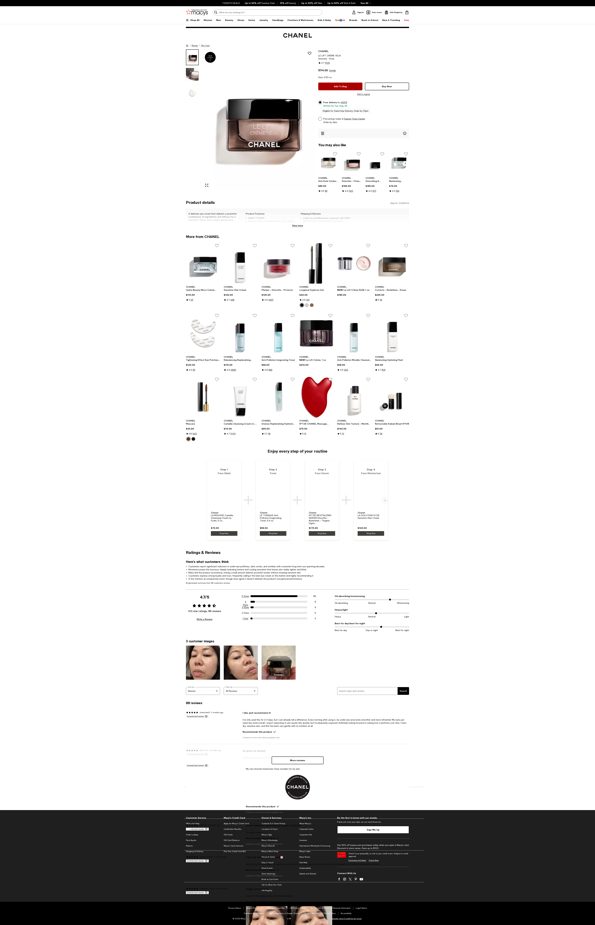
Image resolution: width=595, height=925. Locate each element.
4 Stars (245, 602)
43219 (344, 102)
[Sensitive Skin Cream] (241, 263)
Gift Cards (228, 835)
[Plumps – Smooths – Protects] (279, 263)
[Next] (405, 163)
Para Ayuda (191, 840)
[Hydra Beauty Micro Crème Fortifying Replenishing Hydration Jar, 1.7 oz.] (203, 263)
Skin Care (205, 45)
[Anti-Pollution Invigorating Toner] (279, 333)
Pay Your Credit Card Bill (235, 851)
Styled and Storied (307, 874)
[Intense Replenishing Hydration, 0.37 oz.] (279, 397)
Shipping (337, 224)
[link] (328, 184)
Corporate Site (305, 835)
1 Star (245, 618)
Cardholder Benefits (232, 829)
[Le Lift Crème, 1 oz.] (316, 333)
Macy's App (267, 835)
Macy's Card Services (233, 846)
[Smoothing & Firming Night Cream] (376, 163)
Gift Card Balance (232, 840)
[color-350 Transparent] (307, 305)
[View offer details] (363, 133)
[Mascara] (203, 397)
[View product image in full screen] (207, 185)
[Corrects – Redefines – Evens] (392, 263)
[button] (250, 119)
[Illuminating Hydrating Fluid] (392, 333)
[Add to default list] (335, 154)
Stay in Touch (267, 862)
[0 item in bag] (407, 12)
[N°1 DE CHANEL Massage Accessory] (316, 397)
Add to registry (363, 94)
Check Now (374, 860)
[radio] (301, 305)
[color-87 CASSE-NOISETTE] (188, 439)
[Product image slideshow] (258, 119)
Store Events (267, 868)
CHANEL (323, 51)
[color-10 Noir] (193, 439)
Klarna (189, 829)
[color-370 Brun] (302, 305)
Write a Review (204, 619)
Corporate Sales (306, 829)
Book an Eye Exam (270, 879)
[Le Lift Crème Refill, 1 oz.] (354, 263)
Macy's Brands (268, 846)
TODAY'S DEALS (231, 3)
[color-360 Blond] (312, 305)
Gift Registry (267, 890)
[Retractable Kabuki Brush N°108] (392, 397)
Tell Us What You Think (272, 885)
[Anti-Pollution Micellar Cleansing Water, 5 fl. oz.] (354, 333)
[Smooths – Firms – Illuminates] (352, 163)
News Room (304, 857)
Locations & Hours (270, 829)
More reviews (297, 760)
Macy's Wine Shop (270, 851)
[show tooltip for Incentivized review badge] (205, 716)
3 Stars (245, 607)
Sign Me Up (373, 829)
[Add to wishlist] (310, 53)
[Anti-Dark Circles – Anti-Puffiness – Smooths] (328, 163)
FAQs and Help (192, 823)
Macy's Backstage (270, 840)
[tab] (192, 57)
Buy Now (387, 86)
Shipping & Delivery (194, 851)
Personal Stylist (268, 857)
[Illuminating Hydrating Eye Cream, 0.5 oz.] (399, 163)
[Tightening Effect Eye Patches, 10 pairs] (203, 333)
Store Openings (268, 874)
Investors (303, 840)
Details (332, 70)
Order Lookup (192, 835)
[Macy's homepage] (187, 45)
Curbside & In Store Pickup (273, 823)
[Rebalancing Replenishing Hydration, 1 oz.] (241, 333)
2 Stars (245, 613)
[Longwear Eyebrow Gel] (316, 263)
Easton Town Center (354, 119)
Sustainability (305, 868)
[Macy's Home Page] (197, 12)
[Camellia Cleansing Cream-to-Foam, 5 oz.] (241, 397)
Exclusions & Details (357, 860)
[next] (384, 500)
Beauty (195, 45)
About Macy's (305, 823)
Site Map (303, 862)
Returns (189, 846)
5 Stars (245, 596)
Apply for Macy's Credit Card (236, 823)
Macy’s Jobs (304, 851)
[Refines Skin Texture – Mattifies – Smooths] (354, 397)
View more (297, 225)
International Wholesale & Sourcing (314, 846)
